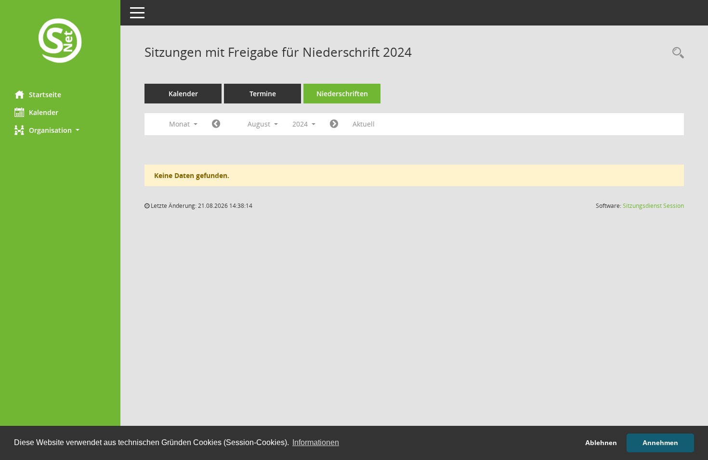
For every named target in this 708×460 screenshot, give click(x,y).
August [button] (260, 123)
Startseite (45, 94)
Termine (262, 93)
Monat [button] (180, 123)
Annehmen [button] (660, 443)
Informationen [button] (315, 442)
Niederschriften (342, 93)
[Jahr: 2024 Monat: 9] (334, 124)
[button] (60, 130)
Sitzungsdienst (653, 206)
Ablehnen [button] (601, 443)
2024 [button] (301, 123)
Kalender (43, 112)
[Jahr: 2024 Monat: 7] (216, 124)
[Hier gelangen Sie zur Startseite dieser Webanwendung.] (60, 41)
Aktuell (364, 123)
